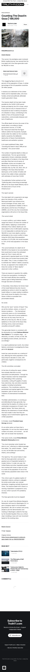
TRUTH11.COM (12, 23)
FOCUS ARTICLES (6, 12)
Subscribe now (16, 635)
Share (25, 24)
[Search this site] (24, 4)
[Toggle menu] (27, 4)
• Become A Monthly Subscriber (15, 647)
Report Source (6, 526)
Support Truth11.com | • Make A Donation (15, 644)
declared (10, 349)
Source (8, 531)
